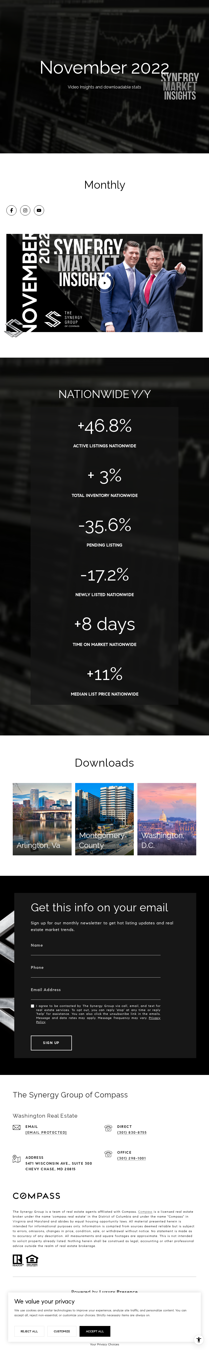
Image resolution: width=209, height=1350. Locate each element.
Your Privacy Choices (104, 1344)
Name (37, 945)
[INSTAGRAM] (25, 210)
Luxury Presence (118, 1292)
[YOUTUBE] (39, 210)
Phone (37, 967)
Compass (145, 1211)
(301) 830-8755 (132, 1132)
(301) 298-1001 (131, 1158)
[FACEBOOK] (11, 210)
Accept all (95, 1331)
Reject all (29, 1331)
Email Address (46, 989)
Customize (62, 1331)
